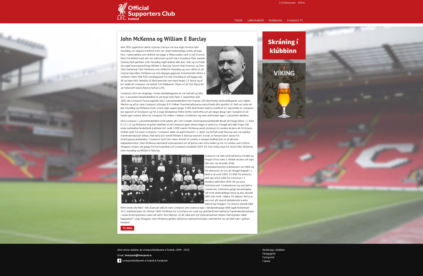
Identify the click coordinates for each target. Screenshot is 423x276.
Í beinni (266, 261)
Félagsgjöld (268, 253)
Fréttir (238, 20)
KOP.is (301, 2)
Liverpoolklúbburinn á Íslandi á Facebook (145, 260)
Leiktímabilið (256, 20)
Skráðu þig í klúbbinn (273, 249)
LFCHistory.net (287, 2)
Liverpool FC (295, 20)
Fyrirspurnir (268, 257)
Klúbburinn (275, 20)
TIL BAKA (127, 228)
